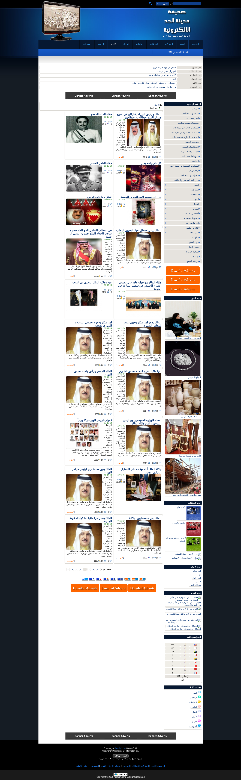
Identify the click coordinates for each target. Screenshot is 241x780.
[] (120, 157)
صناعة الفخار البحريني (166, 67)
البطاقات (193, 702)
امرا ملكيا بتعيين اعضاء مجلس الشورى (140, 371)
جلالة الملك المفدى (101, 114)
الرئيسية (195, 108)
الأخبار (195, 717)
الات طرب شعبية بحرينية (190, 456)
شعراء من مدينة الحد (190, 175)
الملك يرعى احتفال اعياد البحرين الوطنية (138, 230)
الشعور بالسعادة (178, 523)
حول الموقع (194, 242)
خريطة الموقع (193, 261)
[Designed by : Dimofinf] (121, 757)
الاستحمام (181, 507)
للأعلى (79, 766)
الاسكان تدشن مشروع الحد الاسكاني (185, 629)
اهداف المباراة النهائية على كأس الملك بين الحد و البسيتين (184, 603)
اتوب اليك (196, 578)
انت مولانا (196, 571)
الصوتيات (193, 726)
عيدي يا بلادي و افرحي (99, 196)
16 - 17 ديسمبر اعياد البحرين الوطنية (140, 196)
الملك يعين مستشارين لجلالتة (145, 518)
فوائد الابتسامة (170, 75)
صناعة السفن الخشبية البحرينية (187, 495)
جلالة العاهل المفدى (101, 163)
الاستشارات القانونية (190, 151)
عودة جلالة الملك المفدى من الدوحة (92, 282)
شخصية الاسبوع (192, 142)
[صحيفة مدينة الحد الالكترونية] (176, 38)
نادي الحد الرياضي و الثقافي (186, 180)
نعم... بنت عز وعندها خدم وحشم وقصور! (158, 71)
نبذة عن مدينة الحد (191, 113)
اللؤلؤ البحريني (194, 377)
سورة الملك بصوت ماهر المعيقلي (161, 87)
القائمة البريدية (192, 252)
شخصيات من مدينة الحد (188, 123)
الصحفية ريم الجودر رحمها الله (187, 338)
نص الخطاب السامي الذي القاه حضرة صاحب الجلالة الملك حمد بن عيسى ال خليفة (91, 233)
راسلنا (196, 256)
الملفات (194, 707)
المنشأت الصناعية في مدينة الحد (184, 132)
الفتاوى (195, 161)
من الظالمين (195, 585)
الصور (195, 693)
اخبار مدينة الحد (192, 118)
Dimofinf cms (120, 748)
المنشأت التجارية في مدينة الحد (185, 137)
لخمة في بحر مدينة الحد (171, 621)
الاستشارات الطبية (190, 147)
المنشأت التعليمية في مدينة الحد (184, 166)
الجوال (195, 712)
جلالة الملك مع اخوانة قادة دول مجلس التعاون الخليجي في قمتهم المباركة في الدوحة (139, 285)
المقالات (194, 697)
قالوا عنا (195, 237)
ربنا (174, 79)
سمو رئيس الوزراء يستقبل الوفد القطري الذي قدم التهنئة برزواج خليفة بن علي (142, 83)
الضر (199, 581)
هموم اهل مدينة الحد (190, 156)
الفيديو (195, 721)
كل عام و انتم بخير (151, 163)
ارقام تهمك (194, 170)
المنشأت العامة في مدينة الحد (186, 127)
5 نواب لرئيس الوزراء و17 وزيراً (95, 420)
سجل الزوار (193, 247)
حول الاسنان (180, 554)
